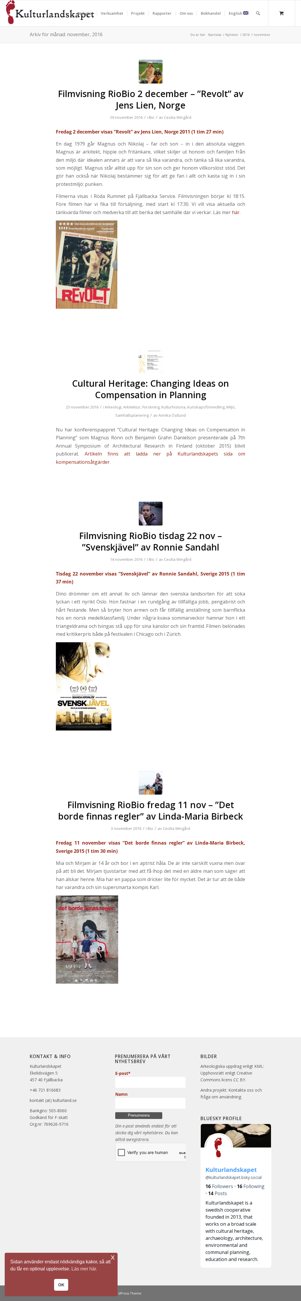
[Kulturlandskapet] (50, 13)
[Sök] (258, 13)
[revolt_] (151, 72)
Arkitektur (132, 407)
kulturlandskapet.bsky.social (233, 1177)
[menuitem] (85, 13)
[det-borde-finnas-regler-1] (151, 783)
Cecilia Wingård (177, 117)
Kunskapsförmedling (206, 407)
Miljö (230, 407)
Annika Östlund (172, 415)
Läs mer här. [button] (84, 1268)
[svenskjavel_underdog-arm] (151, 514)
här (236, 212)
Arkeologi (113, 407)
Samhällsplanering (132, 415)
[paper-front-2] (151, 361)
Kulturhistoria (173, 407)
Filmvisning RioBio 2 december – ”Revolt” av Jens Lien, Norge (150, 99)
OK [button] (61, 1284)
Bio (151, 117)
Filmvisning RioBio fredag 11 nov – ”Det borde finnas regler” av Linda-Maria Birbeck (150, 810)
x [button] (113, 1257)
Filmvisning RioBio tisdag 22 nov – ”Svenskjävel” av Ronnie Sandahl (150, 541)
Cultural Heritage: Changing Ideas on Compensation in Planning (150, 389)
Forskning (151, 407)
